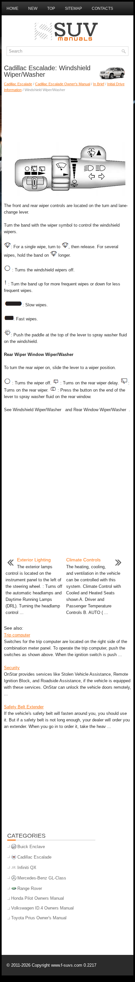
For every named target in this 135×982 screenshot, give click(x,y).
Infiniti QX (26, 867)
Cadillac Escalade (18, 84)
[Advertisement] (67, 115)
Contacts (102, 8)
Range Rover (29, 888)
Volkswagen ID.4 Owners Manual (42, 908)
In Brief (98, 84)
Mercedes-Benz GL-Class (41, 878)
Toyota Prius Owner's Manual (39, 917)
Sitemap (73, 8)
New (32, 8)
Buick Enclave (31, 846)
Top (51, 8)
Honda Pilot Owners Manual (37, 898)
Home (12, 8)
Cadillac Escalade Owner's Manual (62, 84)
